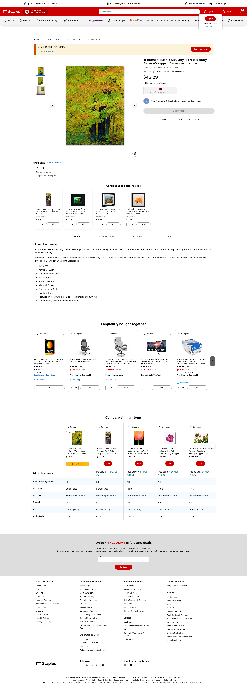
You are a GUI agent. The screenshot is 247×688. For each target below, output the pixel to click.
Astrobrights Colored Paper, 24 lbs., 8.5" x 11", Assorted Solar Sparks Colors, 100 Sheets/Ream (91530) (49, 361)
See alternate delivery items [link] (44, 375)
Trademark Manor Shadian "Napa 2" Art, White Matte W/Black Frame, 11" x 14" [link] (108, 211)
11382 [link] (187, 367)
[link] (41, 3)
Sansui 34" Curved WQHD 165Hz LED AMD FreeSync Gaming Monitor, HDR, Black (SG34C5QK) (154, 361)
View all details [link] (54, 163)
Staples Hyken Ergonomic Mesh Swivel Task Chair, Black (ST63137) (83, 360)
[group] (48, 209)
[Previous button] (52, 105)
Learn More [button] (196, 101)
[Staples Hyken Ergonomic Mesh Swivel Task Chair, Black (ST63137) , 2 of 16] (85, 347)
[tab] (76, 236)
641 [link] (115, 367)
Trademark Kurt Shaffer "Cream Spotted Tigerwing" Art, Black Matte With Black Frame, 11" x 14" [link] (77, 211)
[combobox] (149, 11)
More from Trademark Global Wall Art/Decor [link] (89, 39)
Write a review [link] (163, 71)
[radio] (160, 90)
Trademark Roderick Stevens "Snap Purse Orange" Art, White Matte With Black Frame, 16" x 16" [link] (138, 211)
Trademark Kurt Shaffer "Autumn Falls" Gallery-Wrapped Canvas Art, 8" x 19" (107, 451)
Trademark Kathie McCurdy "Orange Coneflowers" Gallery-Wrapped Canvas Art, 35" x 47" (200, 451)
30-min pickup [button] (39, 380)
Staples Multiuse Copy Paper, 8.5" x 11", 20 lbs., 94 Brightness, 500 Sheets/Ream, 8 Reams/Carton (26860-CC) (191, 361)
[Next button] (135, 105)
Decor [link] (43, 39)
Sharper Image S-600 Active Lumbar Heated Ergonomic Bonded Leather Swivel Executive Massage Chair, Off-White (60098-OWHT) (120, 361)
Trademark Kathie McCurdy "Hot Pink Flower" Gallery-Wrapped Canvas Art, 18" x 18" (168, 451)
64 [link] (151, 367)
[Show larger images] (135, 154)
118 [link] (44, 367)
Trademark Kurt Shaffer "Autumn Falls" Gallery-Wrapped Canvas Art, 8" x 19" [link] (48, 211)
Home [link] (36, 39)
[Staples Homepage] (11, 12)
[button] (197, 12)
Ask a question (177, 71)
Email (101, 557)
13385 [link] (80, 367)
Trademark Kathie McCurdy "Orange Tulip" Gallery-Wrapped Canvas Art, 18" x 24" (138, 451)
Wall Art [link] (51, 39)
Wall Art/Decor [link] (62, 39)
